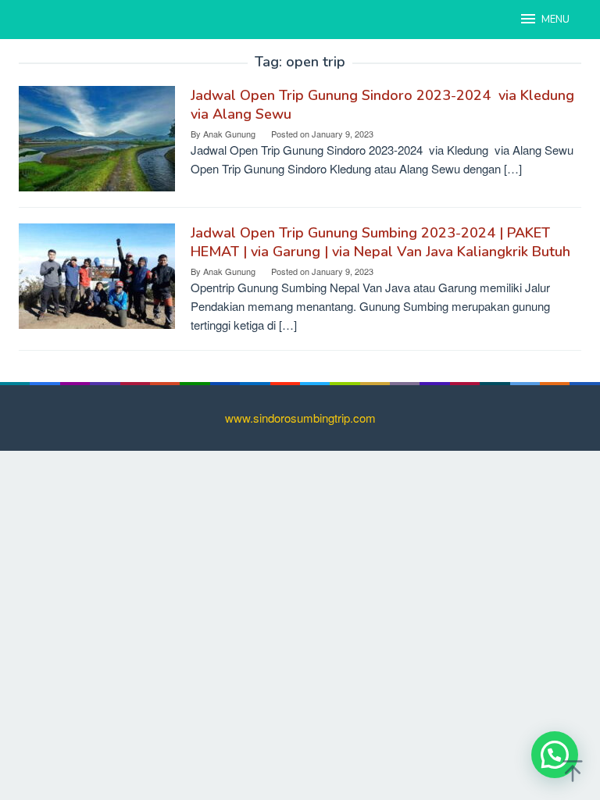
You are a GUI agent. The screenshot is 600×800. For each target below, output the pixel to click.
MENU (555, 19)
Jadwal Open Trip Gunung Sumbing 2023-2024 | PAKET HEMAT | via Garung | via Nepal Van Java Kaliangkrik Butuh (380, 242)
